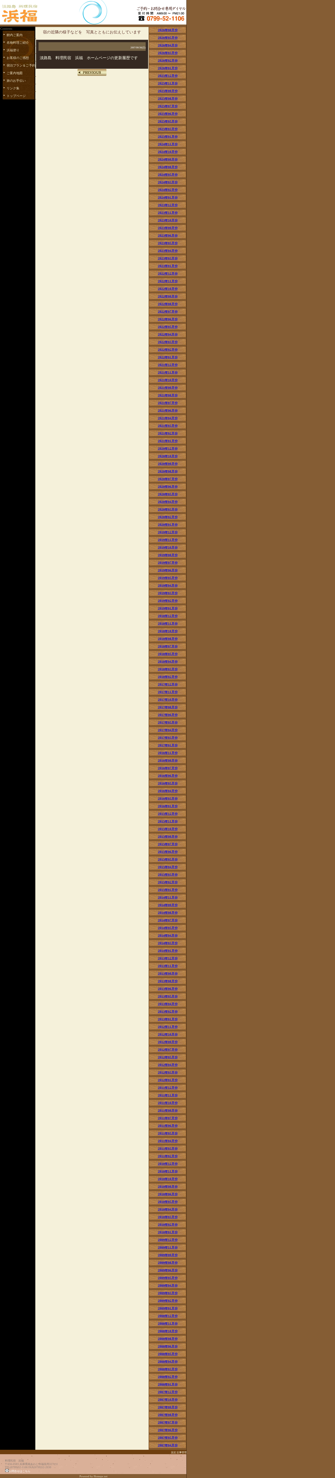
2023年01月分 (168, 266)
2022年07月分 (168, 311)
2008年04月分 (168, 1361)
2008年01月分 (168, 1384)
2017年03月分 (168, 737)
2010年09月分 (168, 1186)
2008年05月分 (168, 1354)
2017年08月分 (168, 707)
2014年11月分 (168, 897)
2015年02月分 (168, 882)
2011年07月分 (168, 1118)
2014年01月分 (168, 951)
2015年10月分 (168, 829)
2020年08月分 (168, 471)
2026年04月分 (168, 45)
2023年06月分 (168, 235)
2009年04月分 (168, 1285)
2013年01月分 (168, 1019)
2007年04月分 (168, 1445)
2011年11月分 (168, 1095)
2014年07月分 (168, 920)
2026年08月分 (168, 30)
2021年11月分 (168, 372)
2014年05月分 (168, 928)
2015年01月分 (168, 890)
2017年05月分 (168, 722)
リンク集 (13, 88)
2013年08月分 (168, 981)
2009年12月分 (168, 1240)
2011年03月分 (168, 1148)
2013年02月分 (168, 1011)
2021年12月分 (168, 365)
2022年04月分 (168, 334)
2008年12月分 (168, 1316)
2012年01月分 (168, 1080)
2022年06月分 (168, 319)
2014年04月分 (168, 935)
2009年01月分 (168, 1308)
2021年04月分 (168, 418)
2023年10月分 (168, 220)
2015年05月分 (168, 859)
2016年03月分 (168, 798)
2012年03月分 (168, 1072)
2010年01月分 (168, 1232)
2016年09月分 (168, 760)
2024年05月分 (168, 174)
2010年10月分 (168, 1179)
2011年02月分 (168, 1156)
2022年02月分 (168, 349)
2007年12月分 (168, 1392)
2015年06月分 (168, 852)
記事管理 (182, 1452)
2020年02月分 (168, 517)
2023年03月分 (168, 258)
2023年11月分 (168, 213)
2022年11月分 (168, 281)
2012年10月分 (168, 1034)
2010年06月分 (168, 1194)
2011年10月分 (168, 1103)
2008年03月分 (168, 1369)
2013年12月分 (168, 958)
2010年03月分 (168, 1217)
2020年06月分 (168, 486)
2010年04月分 (168, 1209)
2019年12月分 (168, 532)
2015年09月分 (168, 836)
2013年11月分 (168, 966)
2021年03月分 (168, 426)
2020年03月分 (168, 509)
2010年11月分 (168, 1171)
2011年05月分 (168, 1133)
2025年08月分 (168, 98)
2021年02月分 (168, 433)
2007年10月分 (168, 1399)
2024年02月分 (168, 190)
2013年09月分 (168, 973)
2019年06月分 (168, 570)
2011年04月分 (168, 1141)
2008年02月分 (168, 1377)
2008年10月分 (168, 1331)
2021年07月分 (168, 403)
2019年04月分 (168, 585)
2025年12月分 (168, 76)
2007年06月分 (168, 1430)
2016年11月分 (168, 753)
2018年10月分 (168, 631)
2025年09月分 (168, 91)
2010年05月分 (168, 1202)
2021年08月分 (168, 395)
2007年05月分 (168, 1437)
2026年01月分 (168, 68)
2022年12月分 (168, 273)
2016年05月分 (168, 783)
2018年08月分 (168, 639)
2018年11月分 (168, 623)
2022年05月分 (168, 327)
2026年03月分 (168, 53)
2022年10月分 (168, 289)
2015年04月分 (168, 867)
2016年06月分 (168, 776)
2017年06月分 (168, 715)
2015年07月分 (168, 844)
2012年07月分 (168, 1049)
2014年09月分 (168, 905)
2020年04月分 (168, 502)
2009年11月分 (168, 1247)
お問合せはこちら (19, 1471)
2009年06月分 (168, 1270)
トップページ (16, 96)
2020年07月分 (168, 479)
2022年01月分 (168, 357)
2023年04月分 (168, 251)
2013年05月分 (168, 996)
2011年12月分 (168, 1087)
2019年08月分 (168, 555)
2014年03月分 (168, 943)
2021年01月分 (168, 441)
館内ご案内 (15, 35)
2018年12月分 (168, 616)
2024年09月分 (168, 159)
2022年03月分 (168, 342)
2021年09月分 (168, 388)
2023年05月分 (168, 243)
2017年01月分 (168, 745)
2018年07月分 (168, 646)
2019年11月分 (168, 540)
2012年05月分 (168, 1057)
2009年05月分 (168, 1278)
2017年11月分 (168, 692)
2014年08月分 (168, 912)
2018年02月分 (168, 677)
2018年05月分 (168, 654)
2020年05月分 (168, 494)
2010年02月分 (168, 1224)
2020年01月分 (168, 524)
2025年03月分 (168, 129)
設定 (173, 1452)
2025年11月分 (168, 83)
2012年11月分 (168, 1027)
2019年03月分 (168, 593)
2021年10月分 (168, 380)
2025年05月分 (168, 121)
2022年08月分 (168, 304)
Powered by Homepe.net (93, 1476)
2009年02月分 (168, 1301)
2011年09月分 (168, 1110)
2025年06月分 (168, 114)
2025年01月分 (168, 136)
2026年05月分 (168, 38)
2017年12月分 (168, 684)
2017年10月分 (168, 699)
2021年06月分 (168, 410)
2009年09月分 (168, 1255)
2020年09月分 (168, 464)
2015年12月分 (168, 814)
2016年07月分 (168, 768)
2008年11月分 (168, 1323)
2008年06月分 (168, 1346)
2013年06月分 (168, 989)
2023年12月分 (168, 205)
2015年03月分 (168, 874)
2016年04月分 (168, 791)
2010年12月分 (168, 1164)
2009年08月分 (168, 1262)
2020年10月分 (168, 456)
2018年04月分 (168, 661)
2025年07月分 (168, 106)
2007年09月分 (168, 1407)
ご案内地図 (15, 73)
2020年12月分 (168, 448)
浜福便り (13, 50)
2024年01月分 (168, 197)
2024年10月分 (168, 152)
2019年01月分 (168, 608)
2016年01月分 (168, 806)
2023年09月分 (168, 228)
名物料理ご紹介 (18, 42)
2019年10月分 (168, 547)
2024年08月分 (168, 167)
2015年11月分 (168, 821)
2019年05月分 (168, 578)
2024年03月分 (168, 182)
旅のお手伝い (16, 80)
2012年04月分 (168, 1065)
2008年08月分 (168, 1339)
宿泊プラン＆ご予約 (21, 65)
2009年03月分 (168, 1293)
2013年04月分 (168, 1004)
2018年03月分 (168, 669)
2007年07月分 (168, 1422)
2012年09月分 (168, 1042)
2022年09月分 (168, 296)
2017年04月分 (168, 730)
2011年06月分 (168, 1126)
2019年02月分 (168, 601)
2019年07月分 (168, 562)
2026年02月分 (168, 60)
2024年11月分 (168, 144)
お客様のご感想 (18, 58)
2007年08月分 (168, 1415)
